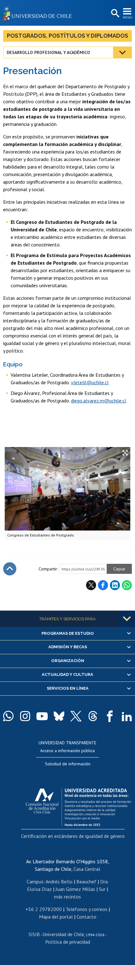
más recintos (67, 896)
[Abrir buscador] (114, 13)
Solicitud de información (67, 764)
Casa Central (86, 869)
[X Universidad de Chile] (76, 716)
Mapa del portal (56, 917)
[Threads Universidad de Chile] (93, 716)
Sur (102, 889)
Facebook (103, 585)
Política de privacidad (67, 942)
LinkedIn (115, 585)
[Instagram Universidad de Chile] (25, 716)
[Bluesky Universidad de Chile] (59, 716)
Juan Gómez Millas (75, 889)
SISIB (34, 934)
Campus (35, 881)
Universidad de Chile (63, 934)
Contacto (86, 917)
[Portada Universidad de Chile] (39, 13)
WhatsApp (127, 585)
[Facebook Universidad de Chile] (110, 716)
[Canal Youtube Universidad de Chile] (42, 716)
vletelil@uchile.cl (90, 382)
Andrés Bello (59, 881)
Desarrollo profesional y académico (48, 52)
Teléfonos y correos (86, 909)
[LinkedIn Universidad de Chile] (127, 716)
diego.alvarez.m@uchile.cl (98, 400)
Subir (9, 568)
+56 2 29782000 (43, 909)
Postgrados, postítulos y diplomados (67, 35)
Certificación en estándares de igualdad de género (73, 836)
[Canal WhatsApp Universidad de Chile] (8, 716)
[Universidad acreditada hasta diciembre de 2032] (78, 805)
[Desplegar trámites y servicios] (127, 619)
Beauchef (86, 881)
